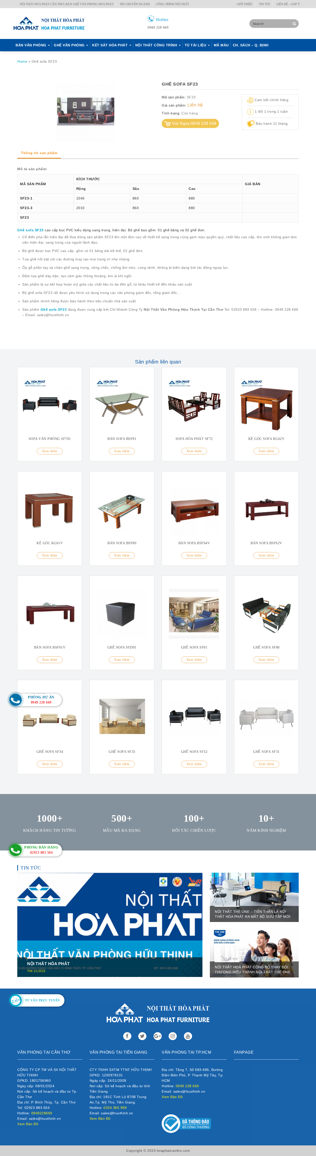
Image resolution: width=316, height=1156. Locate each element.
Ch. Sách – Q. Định (251, 45)
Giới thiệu (245, 4)
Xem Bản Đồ (27, 1124)
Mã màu (221, 45)
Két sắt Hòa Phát (110, 45)
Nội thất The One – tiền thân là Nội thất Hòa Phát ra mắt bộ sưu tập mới (253, 914)
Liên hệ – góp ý (288, 4)
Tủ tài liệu (196, 45)
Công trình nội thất (172, 4)
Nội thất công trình (156, 45)
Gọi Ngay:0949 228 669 (194, 123)
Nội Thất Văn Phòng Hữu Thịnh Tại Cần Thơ (183, 309)
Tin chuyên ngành (135, 4)
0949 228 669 (187, 1086)
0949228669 (41, 1113)
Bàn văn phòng (31, 45)
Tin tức (265, 4)
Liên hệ (195, 105)
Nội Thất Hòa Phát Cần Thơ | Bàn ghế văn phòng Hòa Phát (67, 4)
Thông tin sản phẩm (39, 153)
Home (22, 61)
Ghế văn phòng (70, 45)
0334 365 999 (115, 1108)
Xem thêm (50, 451)
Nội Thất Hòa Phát (48, 964)
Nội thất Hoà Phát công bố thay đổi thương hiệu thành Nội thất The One (252, 969)
